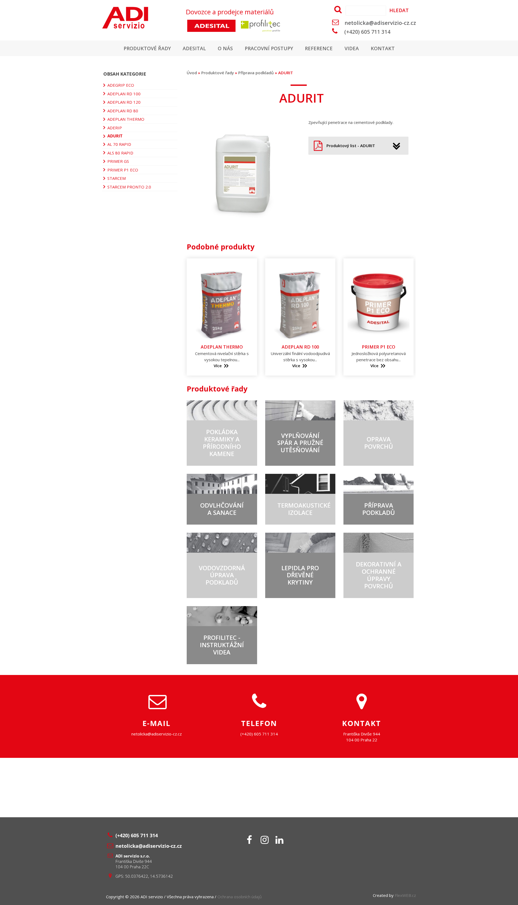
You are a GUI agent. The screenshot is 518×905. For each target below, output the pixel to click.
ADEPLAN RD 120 (124, 102)
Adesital (194, 48)
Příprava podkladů (256, 72)
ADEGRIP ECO (120, 85)
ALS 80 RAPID (120, 153)
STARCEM (116, 178)
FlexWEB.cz (405, 895)
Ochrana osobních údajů (239, 896)
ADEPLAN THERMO (125, 119)
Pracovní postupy (269, 48)
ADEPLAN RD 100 (124, 93)
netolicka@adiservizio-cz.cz (380, 22)
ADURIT (114, 136)
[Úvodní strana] (141, 18)
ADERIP (114, 127)
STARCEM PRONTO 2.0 (129, 187)
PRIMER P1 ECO (122, 170)
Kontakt (383, 48)
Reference (319, 48)
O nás (225, 48)
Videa (352, 48)
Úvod (192, 72)
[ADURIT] (242, 226)
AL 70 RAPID (119, 144)
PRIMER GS (118, 161)
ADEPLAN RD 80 (122, 110)
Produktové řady (147, 48)
